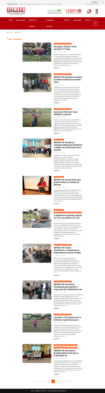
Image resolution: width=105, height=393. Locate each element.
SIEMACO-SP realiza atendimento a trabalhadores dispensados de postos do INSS (67, 250)
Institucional (20, 20)
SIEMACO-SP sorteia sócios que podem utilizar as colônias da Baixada (67, 182)
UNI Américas (73, 347)
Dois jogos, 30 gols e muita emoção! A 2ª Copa (65, 47)
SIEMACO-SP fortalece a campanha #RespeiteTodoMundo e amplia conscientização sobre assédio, (68, 146)
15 (61, 381)
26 (65, 381)
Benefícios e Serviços (33, 23)
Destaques (68, 43)
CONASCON (57, 347)
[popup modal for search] (95, 23)
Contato (88, 20)
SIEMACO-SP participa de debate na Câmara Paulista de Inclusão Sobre (68, 79)
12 (49, 381)
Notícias (66, 20)
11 (45, 381)
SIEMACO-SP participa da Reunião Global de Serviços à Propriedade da (66, 353)
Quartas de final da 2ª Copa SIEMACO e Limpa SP (65, 113)
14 (57, 381)
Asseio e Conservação (71, 345)
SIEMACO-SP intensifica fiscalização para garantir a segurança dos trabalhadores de (68, 286)
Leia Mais (56, 68)
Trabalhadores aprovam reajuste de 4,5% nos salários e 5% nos (68, 216)
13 (53, 381)
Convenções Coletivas (50, 23)
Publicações (77, 20)
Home (10, 20)
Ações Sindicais (59, 43)
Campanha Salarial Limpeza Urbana (64, 212)
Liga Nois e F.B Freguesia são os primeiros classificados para (67, 318)
